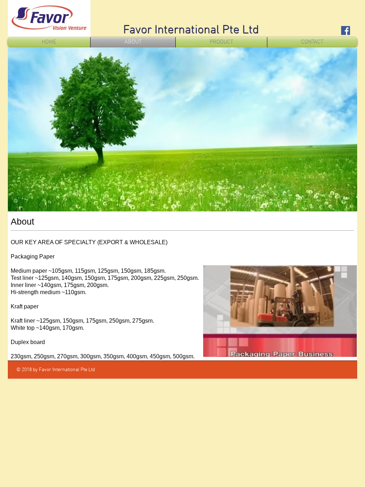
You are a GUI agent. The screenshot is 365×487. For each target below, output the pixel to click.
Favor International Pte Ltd (191, 30)
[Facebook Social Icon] (345, 30)
